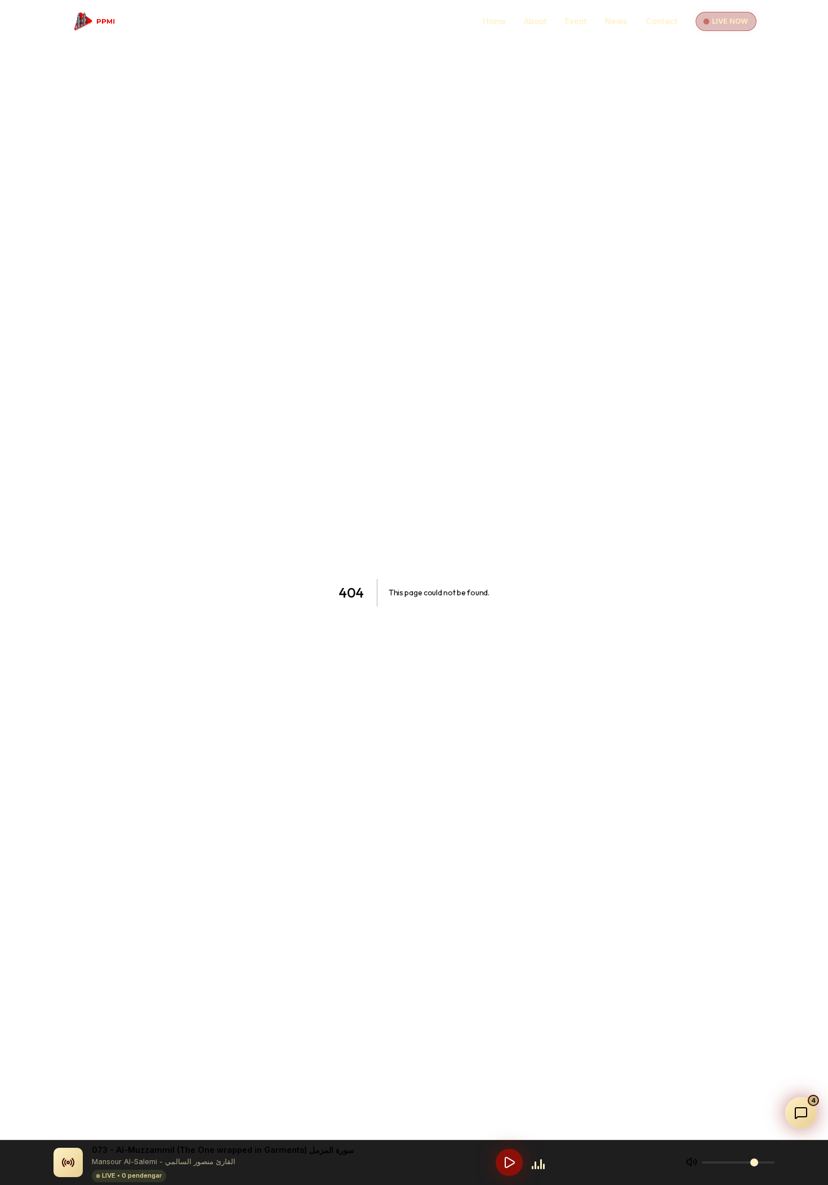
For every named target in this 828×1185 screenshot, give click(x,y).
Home (494, 21)
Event (576, 21)
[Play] (509, 1162)
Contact (662, 21)
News (616, 21)
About (535, 21)
